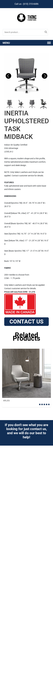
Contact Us (26, 321)
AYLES (6, 400)
